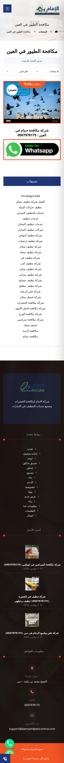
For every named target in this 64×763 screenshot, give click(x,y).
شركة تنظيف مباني (30, 269)
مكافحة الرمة (30, 331)
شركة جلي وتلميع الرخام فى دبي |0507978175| (32, 633)
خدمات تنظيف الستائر (30, 224)
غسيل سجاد (30, 325)
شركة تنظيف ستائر (30, 246)
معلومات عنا (30, 506)
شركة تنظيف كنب (30, 263)
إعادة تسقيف (30, 453)
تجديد (30, 448)
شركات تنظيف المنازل (30, 230)
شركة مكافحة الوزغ (30, 314)
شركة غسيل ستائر (30, 297)
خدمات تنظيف (30, 218)
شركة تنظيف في (30, 258)
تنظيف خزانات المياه (30, 207)
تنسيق (30, 472)
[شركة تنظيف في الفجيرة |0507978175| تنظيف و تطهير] (32, 583)
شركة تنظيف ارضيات (30, 241)
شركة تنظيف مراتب (30, 274)
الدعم (30, 482)
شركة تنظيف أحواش (30, 235)
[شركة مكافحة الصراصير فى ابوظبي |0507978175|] (32, 552)
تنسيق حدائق (30, 463)
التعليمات (30, 510)
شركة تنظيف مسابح (30, 280)
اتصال (30, 515)
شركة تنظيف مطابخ (30, 286)
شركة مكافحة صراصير (30, 319)
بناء (30, 477)
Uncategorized (30, 196)
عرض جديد (30, 496)
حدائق (30, 468)
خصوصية (30, 487)
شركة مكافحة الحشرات (30, 303)
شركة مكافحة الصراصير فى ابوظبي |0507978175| (32, 564)
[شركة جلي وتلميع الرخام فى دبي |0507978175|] (32, 620)
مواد (30, 491)
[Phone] (9, 743)
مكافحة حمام (30, 336)
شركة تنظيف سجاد (30, 252)
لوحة (30, 458)
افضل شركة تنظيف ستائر (30, 201)
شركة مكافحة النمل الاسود (30, 308)
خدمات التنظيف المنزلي (30, 213)
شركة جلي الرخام (30, 291)
